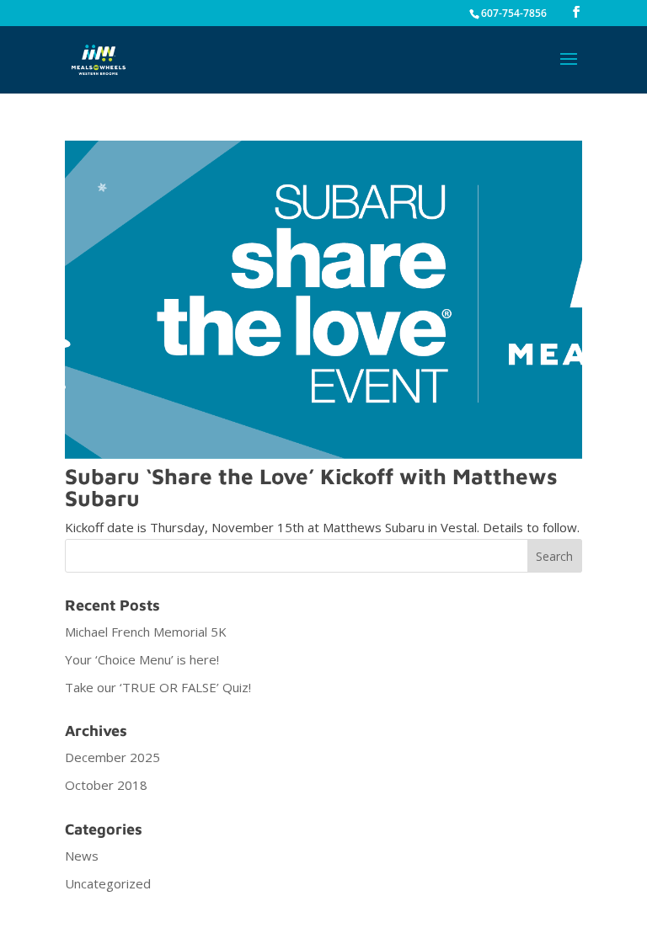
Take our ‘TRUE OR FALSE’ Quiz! (158, 687)
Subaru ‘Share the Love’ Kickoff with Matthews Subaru (311, 486)
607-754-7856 (514, 13)
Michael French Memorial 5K (146, 631)
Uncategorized (108, 883)
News (82, 855)
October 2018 (106, 784)
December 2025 (112, 757)
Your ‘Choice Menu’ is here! (142, 659)
